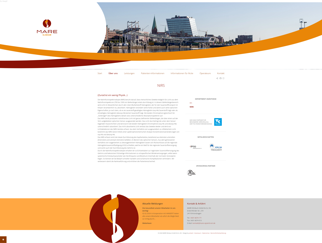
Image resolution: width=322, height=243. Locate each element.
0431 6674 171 (196, 218)
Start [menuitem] (100, 73)
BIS (191, 103)
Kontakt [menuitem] (220, 73)
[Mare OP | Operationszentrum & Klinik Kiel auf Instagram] (223, 78)
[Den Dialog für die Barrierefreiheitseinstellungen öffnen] (3, 239)
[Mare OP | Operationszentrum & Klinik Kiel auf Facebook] (220, 78)
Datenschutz (205, 233)
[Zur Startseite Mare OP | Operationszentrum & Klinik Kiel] (47, 27)
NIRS (192, 107)
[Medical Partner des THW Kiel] (206, 173)
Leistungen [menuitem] (129, 73)
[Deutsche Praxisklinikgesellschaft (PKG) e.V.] (196, 147)
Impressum (197, 233)
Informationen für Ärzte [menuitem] (182, 73)
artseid (191, 233)
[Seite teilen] (217, 78)
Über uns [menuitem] (113, 73)
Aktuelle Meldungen (152, 203)
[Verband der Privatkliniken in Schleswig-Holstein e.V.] (216, 147)
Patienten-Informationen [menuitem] (152, 73)
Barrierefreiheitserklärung (218, 233)
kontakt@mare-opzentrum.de (204, 223)
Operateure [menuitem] (205, 73)
